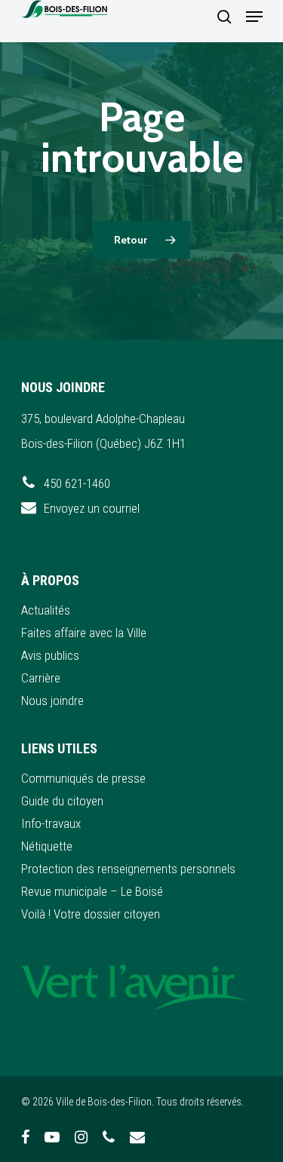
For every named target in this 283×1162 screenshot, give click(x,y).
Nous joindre (52, 700)
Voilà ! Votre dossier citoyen (90, 913)
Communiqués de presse (83, 778)
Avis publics (50, 655)
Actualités (45, 610)
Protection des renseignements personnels (128, 868)
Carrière (40, 677)
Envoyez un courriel (92, 508)
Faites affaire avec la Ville (83, 632)
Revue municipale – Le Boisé (92, 891)
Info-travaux (51, 823)
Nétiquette (46, 846)
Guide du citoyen (62, 800)
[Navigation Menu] (254, 16)
